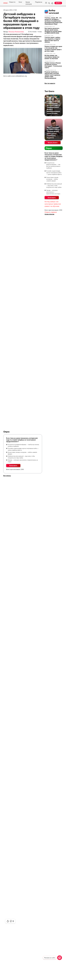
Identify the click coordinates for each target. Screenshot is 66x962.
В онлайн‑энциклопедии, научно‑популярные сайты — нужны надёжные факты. (23, 449)
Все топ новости (50, 83)
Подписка (38, 2)
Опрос (49, 148)
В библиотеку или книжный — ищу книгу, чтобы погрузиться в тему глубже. (21, 457)
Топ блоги (49, 91)
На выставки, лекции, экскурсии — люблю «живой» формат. (22, 453)
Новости (12, 2)
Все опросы (7, 476)
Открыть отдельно (51, 212)
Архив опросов (49, 214)
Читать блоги (52, 142)
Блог (20, 2)
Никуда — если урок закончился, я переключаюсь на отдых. (23, 460)
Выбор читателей (54, 11)
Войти (58, 3)
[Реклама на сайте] (59, 958)
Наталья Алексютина (16, 32)
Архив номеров (29, 3)
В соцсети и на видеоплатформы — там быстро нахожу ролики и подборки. (23, 445)
